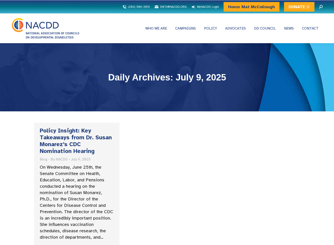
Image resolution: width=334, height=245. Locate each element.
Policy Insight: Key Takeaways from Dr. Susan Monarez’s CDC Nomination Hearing (76, 141)
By (59, 159)
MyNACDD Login (208, 7)
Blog (43, 159)
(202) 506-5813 (139, 7)
